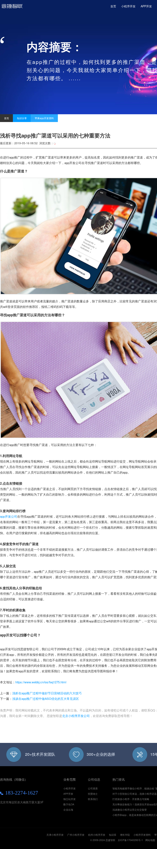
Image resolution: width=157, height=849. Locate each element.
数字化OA (68, 804)
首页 (113, 6)
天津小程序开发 (55, 834)
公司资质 (93, 788)
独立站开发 (69, 799)
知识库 (112, 834)
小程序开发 (12, 7)
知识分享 (22, 118)
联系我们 (93, 799)
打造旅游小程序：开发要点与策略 (130, 799)
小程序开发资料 (142, 834)
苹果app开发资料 (44, 118)
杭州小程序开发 (96, 834)
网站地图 (150, 840)
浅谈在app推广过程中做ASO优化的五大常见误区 (45, 698)
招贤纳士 (93, 793)
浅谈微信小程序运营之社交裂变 (129, 809)
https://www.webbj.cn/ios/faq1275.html (40, 682)
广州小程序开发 (75, 834)
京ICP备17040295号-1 (130, 840)
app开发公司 (8, 516)
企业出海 (68, 809)
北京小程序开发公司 (76, 716)
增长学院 (125, 834)
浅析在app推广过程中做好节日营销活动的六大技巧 (47, 693)
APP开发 (146, 6)
